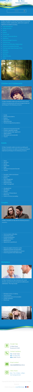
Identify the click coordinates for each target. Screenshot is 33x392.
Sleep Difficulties (7, 56)
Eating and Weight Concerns (10, 40)
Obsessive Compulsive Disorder (11, 46)
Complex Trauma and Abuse (10, 36)
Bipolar (4, 30)
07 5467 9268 (16, 354)
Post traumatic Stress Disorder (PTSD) (12, 48)
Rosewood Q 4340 (15, 348)
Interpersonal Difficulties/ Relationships (12, 44)
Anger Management (8, 26)
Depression (5, 38)
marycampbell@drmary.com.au (17, 365)
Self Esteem (6, 52)
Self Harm (5, 54)
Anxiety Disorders (7, 28)
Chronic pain (6, 34)
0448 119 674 (16, 357)
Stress (4, 58)
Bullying (5, 32)
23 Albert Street (14, 346)
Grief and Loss (6, 42)
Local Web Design (19, 387)
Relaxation (5, 50)
